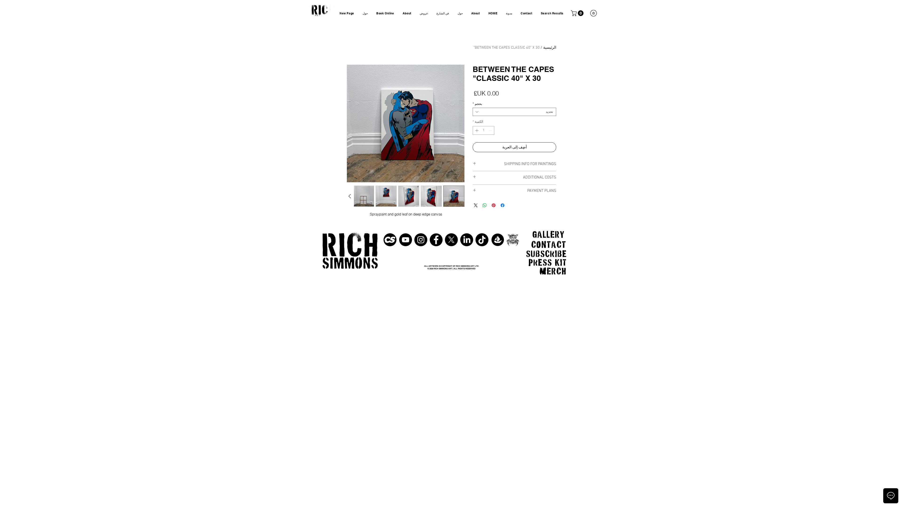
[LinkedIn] (466, 239)
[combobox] (514, 112)
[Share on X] (476, 205)
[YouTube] (405, 239)
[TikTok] (481, 239)
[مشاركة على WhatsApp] (484, 205)
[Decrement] (491, 130)
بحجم (477, 104)
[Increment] (476, 130)
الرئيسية (549, 47)
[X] (451, 239)
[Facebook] (436, 239)
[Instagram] (420, 239)
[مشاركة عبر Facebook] (502, 205)
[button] (578, 13)
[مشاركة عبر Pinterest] (493, 205)
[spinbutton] (483, 130)
